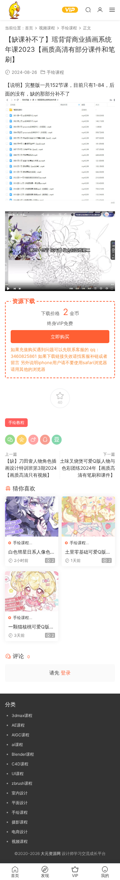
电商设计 (20, 831)
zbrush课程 (22, 783)
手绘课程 (55, 72)
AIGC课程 (20, 734)
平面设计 (20, 802)
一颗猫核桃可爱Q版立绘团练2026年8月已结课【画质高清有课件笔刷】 (31, 627)
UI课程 (18, 773)
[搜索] (88, 9)
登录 (66, 673)
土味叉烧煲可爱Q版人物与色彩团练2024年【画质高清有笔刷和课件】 (87, 468)
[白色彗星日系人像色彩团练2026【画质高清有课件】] (31, 516)
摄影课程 (20, 822)
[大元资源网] (15, 10)
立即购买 (60, 336)
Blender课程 (23, 754)
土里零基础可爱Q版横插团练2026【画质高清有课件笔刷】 (88, 552)
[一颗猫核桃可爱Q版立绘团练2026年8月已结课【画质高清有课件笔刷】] (31, 591)
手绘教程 (16, 422)
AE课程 (18, 725)
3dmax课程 (22, 715)
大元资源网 (51, 853)
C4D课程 (20, 763)
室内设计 (20, 792)
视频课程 (20, 841)
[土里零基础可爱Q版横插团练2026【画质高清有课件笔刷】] (88, 516)
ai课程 (17, 744)
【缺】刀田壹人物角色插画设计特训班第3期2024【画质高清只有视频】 (31, 468)
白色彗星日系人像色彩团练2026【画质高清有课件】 (31, 552)
